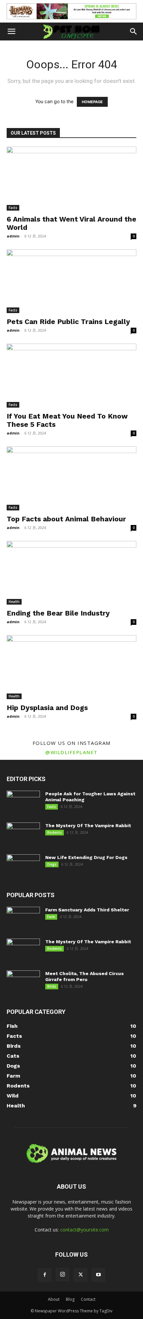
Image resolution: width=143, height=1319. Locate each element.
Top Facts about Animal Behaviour (66, 519)
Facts (13, 207)
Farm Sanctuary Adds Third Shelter (87, 909)
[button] (11, 31)
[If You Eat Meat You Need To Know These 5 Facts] (71, 376)
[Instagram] (62, 1274)
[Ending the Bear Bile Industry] (71, 573)
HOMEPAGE (92, 101)
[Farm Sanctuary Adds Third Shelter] (23, 918)
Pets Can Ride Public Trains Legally (68, 321)
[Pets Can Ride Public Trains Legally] (71, 281)
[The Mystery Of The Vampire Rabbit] (23, 834)
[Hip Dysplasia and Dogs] (71, 667)
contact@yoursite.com (84, 1229)
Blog (70, 1299)
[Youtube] (98, 1275)
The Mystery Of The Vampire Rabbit (88, 825)
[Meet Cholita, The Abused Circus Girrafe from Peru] (23, 982)
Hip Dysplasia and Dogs (47, 707)
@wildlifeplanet (71, 752)
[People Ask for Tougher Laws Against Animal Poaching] (23, 802)
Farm (51, 916)
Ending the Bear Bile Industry (58, 613)
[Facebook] (44, 1275)
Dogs (52, 864)
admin (13, 235)
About (54, 1299)
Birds (51, 986)
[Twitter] (80, 1275)
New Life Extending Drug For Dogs (86, 857)
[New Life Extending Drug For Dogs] (23, 866)
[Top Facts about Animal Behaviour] (71, 478)
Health (14, 601)
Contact (88, 1299)
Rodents (54, 832)
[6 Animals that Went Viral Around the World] (71, 179)
